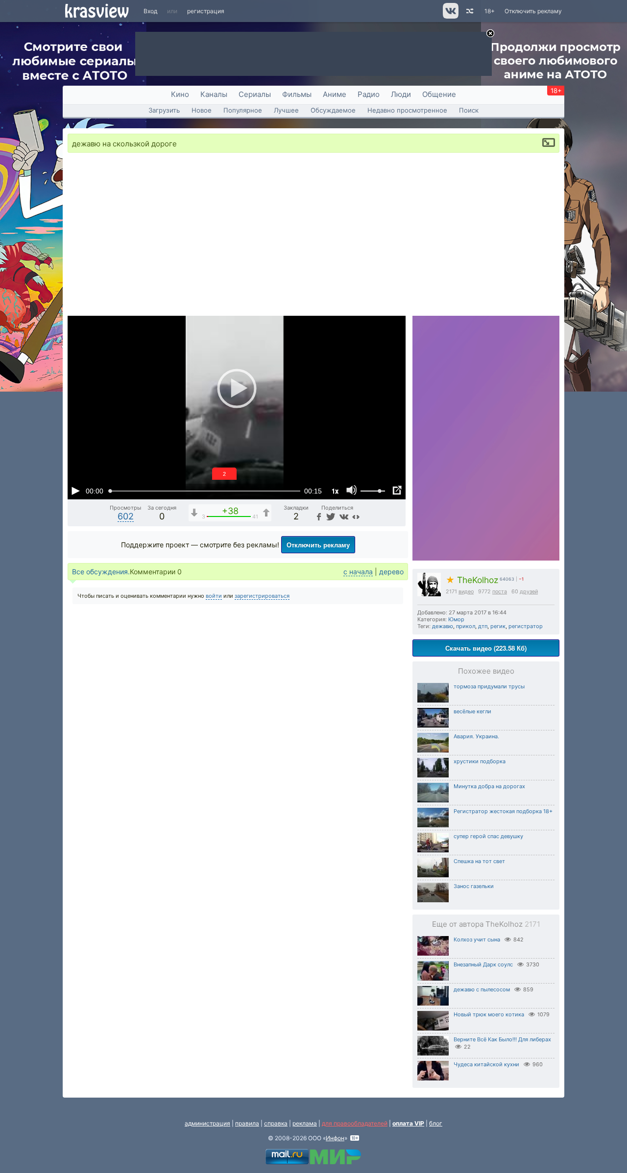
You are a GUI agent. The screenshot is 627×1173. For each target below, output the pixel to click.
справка (276, 1123)
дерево (391, 571)
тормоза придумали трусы (489, 686)
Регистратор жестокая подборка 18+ (503, 811)
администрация (207, 1123)
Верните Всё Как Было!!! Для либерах (502, 1039)
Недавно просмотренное (407, 110)
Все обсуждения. (101, 571)
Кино (180, 94)
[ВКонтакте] (343, 516)
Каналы (213, 94)
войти (214, 595)
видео (466, 591)
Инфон (335, 1138)
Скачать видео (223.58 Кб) (486, 648)
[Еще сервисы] (356, 516)
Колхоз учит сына (477, 939)
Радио (369, 94)
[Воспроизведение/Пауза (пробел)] (75, 490)
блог (435, 1123)
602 (126, 516)
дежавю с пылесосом (482, 989)
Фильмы (297, 94)
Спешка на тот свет (479, 861)
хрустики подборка (480, 761)
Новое (202, 110)
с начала (358, 571)
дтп (482, 626)
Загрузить (164, 110)
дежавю (442, 626)
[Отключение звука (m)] (352, 490)
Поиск (469, 110)
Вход (150, 11)
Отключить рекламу (533, 11)
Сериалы (255, 94)
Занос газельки (474, 886)
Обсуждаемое (333, 110)
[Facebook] (318, 516)
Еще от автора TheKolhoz (486, 924)
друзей (529, 591)
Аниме (334, 94)
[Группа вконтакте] (449, 16)
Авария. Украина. (476, 736)
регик (498, 626)
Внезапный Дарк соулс (483, 964)
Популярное (242, 110)
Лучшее (286, 110)
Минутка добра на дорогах (489, 786)
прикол (465, 626)
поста (499, 591)
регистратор (525, 626)
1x (335, 490)
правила (247, 1123)
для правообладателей (354, 1123)
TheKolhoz (472, 580)
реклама (304, 1123)
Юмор (456, 619)
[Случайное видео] (469, 11)
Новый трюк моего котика (489, 1014)
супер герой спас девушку (488, 836)
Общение (439, 94)
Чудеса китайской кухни (486, 1064)
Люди (401, 94)
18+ (489, 11)
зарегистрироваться (262, 595)
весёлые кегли (472, 711)
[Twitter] (330, 516)
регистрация (205, 11)
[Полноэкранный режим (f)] (397, 490)
